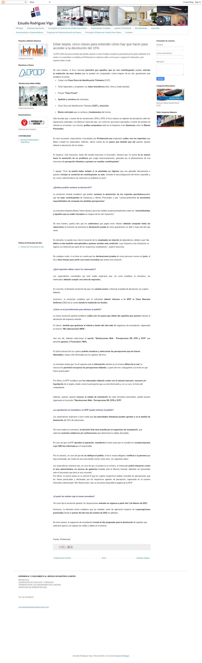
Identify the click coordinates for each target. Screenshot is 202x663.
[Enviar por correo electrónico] (60, 546)
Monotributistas (141, 28)
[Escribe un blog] (63, 546)
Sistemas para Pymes (35, 28)
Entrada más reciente (62, 558)
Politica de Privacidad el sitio (32, 247)
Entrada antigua (143, 558)
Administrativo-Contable (100, 28)
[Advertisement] (30, 192)
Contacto (128, 33)
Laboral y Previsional (122, 28)
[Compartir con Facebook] (68, 546)
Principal (19, 28)
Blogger (126, 656)
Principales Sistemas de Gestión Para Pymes (103, 33)
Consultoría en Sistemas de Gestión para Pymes (67, 28)
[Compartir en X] (65, 546)
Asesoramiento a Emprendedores (29, 33)
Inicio (104, 558)
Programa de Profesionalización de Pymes (64, 33)
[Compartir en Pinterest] (71, 546)
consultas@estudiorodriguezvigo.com (33, 607)
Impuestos (155, 28)
